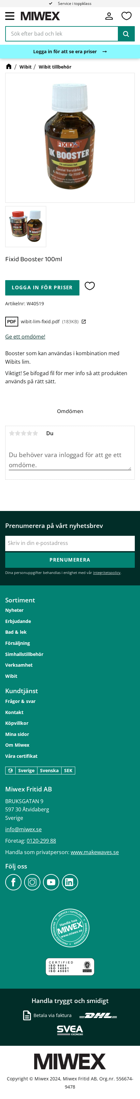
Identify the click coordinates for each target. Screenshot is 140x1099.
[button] (10, 16)
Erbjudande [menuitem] (18, 621)
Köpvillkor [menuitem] (16, 723)
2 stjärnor (18, 433)
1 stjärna (12, 433)
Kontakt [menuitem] (14, 712)
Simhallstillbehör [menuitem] (24, 654)
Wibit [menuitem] (11, 676)
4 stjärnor (29, 433)
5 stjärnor (35, 433)
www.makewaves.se (95, 852)
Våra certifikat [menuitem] (21, 756)
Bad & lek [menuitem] (16, 632)
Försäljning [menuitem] (17, 643)
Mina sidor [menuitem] (17, 734)
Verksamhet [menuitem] (19, 665)
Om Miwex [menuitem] (17, 745)
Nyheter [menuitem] (14, 610)
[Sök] (126, 34)
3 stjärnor (23, 433)
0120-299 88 (41, 840)
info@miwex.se (23, 829)
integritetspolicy (106, 572)
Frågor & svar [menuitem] (20, 701)
